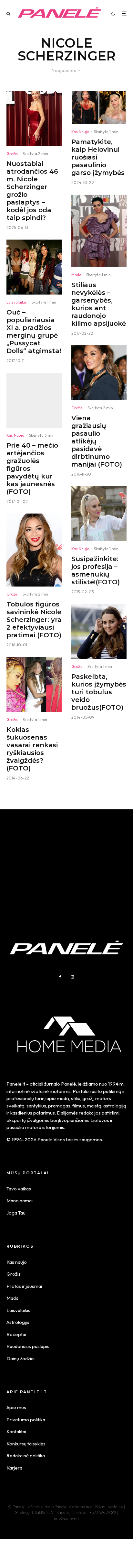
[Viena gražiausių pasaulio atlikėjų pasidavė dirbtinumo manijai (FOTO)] (99, 372)
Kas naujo (16, 1262)
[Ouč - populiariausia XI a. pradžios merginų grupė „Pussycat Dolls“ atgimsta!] (34, 267)
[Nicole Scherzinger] (34, 118)
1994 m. (116, 1084)
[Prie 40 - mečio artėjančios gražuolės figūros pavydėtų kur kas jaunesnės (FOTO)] (34, 400)
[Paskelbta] (99, 631)
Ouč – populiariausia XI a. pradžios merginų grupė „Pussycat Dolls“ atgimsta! (33, 331)
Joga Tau (16, 1213)
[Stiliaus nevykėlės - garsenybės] (99, 231)
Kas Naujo (15, 435)
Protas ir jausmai (24, 1286)
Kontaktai (16, 1431)
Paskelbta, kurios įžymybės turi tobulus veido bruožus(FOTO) (98, 692)
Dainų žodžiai (20, 1358)
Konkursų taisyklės (26, 1444)
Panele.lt (15, 1084)
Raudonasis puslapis (27, 1346)
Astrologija (17, 1322)
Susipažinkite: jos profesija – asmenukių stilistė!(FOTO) (95, 570)
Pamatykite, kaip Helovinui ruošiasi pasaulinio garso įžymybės (98, 157)
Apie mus (16, 1407)
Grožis (12, 153)
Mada (76, 274)
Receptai (16, 1334)
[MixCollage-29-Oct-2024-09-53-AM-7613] (99, 107)
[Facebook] (60, 977)
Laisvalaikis (16, 302)
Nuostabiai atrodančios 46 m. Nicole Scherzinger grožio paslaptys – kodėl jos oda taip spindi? (32, 191)
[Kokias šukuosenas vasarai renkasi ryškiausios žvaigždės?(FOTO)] (34, 684)
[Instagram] (72, 977)
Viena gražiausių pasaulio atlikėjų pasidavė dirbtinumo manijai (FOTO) (96, 441)
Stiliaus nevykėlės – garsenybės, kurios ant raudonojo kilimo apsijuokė (98, 304)
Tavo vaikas (18, 1189)
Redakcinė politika (25, 1455)
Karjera (14, 1468)
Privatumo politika (25, 1419)
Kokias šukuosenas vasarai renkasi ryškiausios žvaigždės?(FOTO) (32, 749)
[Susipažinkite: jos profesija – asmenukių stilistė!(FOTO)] (99, 513)
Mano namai (19, 1200)
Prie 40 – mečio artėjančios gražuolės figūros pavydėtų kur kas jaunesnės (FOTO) (32, 469)
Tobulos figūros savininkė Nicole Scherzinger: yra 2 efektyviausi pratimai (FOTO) (34, 619)
